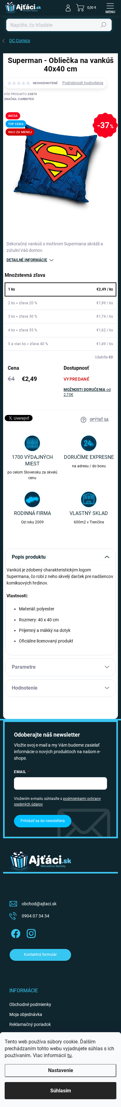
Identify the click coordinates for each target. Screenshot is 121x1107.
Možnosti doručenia (87, 392)
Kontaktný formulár (40, 954)
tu (69, 1055)
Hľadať (104, 25)
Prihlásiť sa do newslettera (42, 821)
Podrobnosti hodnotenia (82, 83)
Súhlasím (60, 1091)
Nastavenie (60, 1070)
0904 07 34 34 (35, 915)
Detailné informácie (27, 260)
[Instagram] (30, 932)
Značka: (19, 99)
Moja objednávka (25, 1014)
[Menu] (110, 8)
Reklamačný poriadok (30, 1024)
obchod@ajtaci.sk (39, 903)
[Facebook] (14, 932)
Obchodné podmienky (30, 1004)
